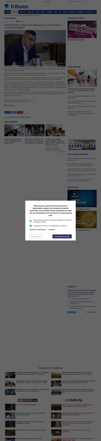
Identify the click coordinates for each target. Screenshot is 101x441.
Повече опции (35, 236)
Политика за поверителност (37, 229)
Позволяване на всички (62, 236)
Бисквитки (52, 229)
